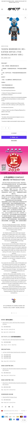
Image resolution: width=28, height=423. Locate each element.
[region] (14, 304)
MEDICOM (4, 46)
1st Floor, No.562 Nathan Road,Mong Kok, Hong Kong (14, 352)
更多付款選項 (14, 140)
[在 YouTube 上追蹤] (9, 406)
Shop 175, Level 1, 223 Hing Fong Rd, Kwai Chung (13, 339)
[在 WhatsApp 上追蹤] (12, 406)
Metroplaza (11, 336)
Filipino (23, 410)
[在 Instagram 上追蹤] (5, 406)
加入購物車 (14, 133)
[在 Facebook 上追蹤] (2, 406)
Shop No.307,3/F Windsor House (10, 397)
